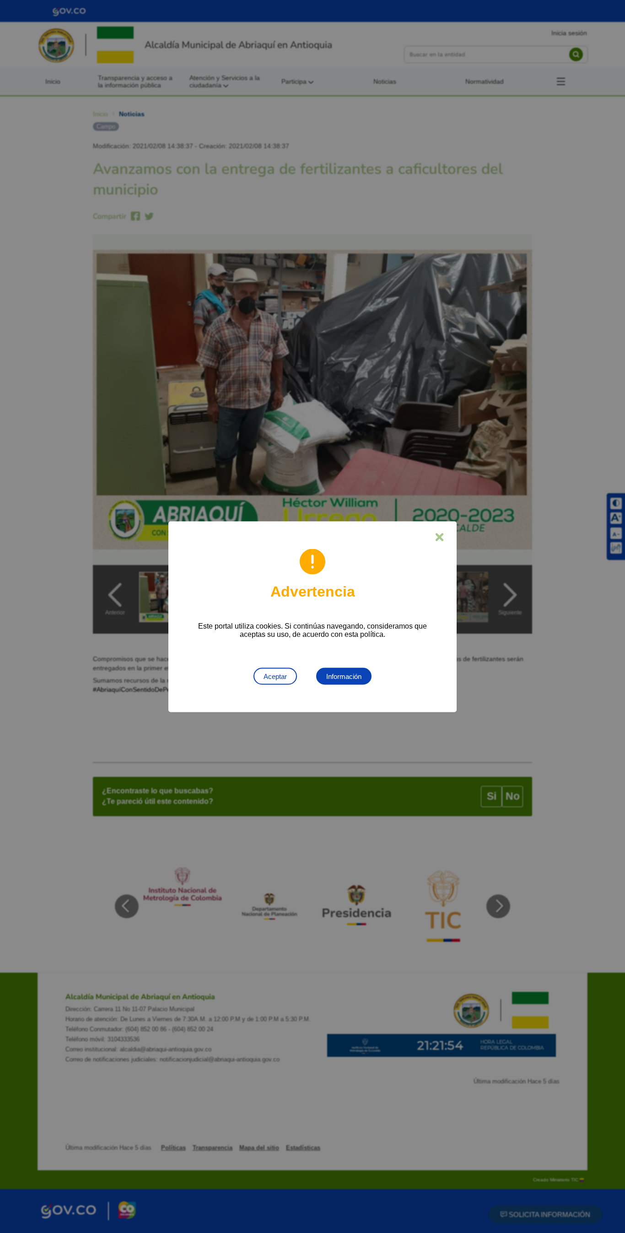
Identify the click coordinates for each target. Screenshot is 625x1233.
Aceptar (275, 676)
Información (343, 676)
